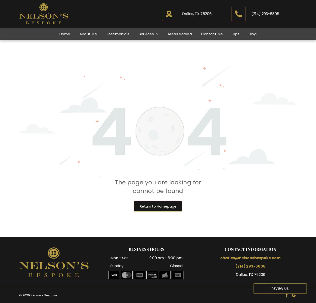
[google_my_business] (294, 296)
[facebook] (287, 296)
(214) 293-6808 (265, 13)
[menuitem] (65, 34)
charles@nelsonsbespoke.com (250, 258)
